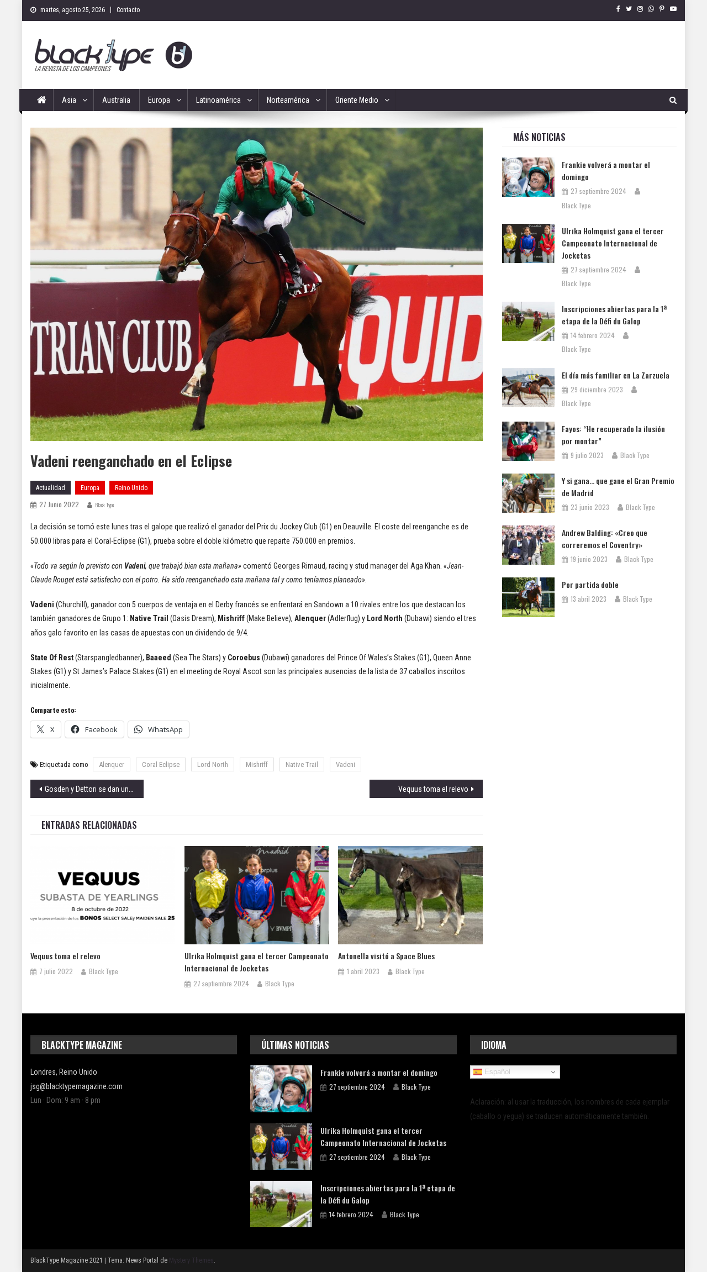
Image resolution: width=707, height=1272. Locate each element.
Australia (116, 100)
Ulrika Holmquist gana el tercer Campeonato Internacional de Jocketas (256, 962)
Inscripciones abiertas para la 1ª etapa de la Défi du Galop (614, 315)
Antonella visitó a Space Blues (386, 955)
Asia (69, 100)
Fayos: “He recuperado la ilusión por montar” (613, 434)
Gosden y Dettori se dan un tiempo (94, 789)
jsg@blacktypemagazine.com (76, 1086)
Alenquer (111, 764)
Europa (159, 100)
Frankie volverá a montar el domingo (606, 170)
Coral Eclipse (161, 764)
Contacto (128, 10)
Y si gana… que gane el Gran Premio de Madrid (618, 486)
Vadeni (345, 764)
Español (496, 1072)
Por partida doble (590, 584)
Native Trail (302, 764)
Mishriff (257, 764)
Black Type (104, 505)
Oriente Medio (356, 100)
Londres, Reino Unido (63, 1072)
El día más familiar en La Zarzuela (615, 375)
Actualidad (50, 488)
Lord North (212, 764)
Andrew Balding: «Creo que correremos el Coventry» (604, 538)
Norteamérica (288, 100)
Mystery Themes (191, 1260)
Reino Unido (131, 488)
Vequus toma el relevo (433, 789)
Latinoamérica (218, 100)
